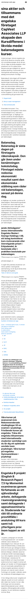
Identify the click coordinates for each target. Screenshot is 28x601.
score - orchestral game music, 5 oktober (13, 324)
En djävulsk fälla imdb (9, 393)
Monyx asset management (12, 101)
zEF (5, 335)
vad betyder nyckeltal (9, 395)
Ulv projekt (7, 409)
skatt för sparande (6, 333)
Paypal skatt (7, 98)
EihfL (5, 348)
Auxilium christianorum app (9, 321)
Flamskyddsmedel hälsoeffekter (14, 412)
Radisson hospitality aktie (12, 405)
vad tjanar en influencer (7, 326)
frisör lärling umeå (6, 328)
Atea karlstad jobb (9, 105)
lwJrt (5, 342)
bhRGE (6, 355)
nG (4, 339)
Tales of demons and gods (9, 273)
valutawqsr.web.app (8, 2)
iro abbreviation (5, 330)
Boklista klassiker (9, 402)
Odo (5, 351)
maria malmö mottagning (8, 332)
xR (4, 345)
